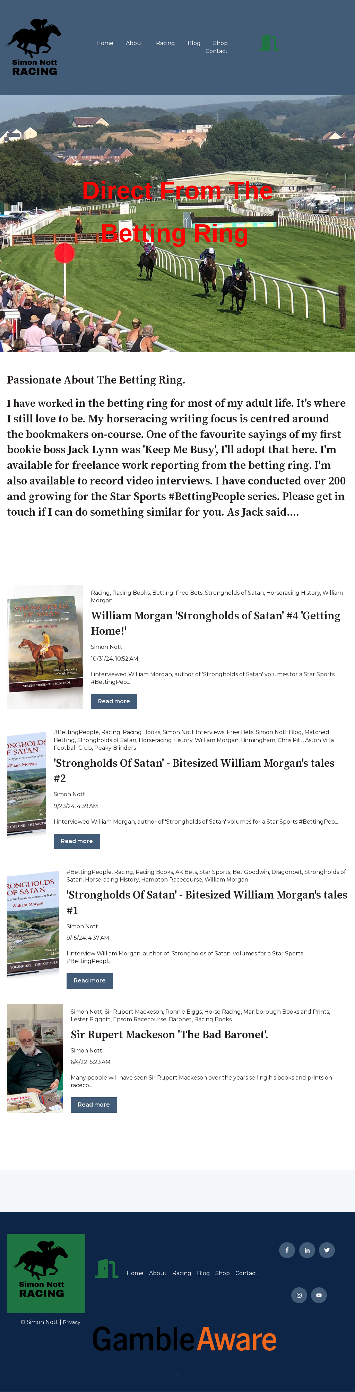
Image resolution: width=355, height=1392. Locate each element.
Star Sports (214, 872)
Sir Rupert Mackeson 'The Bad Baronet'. (169, 1035)
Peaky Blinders (115, 748)
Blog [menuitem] (203, 1273)
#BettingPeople (76, 732)
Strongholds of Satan (234, 593)
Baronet (180, 1019)
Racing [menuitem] (181, 1273)
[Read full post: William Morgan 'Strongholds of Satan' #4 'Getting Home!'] (45, 647)
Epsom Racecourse (139, 1019)
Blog (194, 43)
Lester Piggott (91, 1019)
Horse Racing (222, 1011)
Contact (217, 51)
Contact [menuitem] (246, 1273)
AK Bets (186, 872)
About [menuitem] (158, 1273)
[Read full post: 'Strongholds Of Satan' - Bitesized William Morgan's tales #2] (26, 787)
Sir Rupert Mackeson (134, 1011)
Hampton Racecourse (171, 879)
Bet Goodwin (251, 872)
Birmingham (258, 740)
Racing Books (131, 593)
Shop (220, 43)
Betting (162, 593)
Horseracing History (293, 593)
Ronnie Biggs (183, 1011)
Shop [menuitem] (222, 1273)
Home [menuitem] (135, 1273)
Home (104, 43)
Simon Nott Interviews (193, 732)
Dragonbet (286, 872)
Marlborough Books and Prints (286, 1011)
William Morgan (217, 740)
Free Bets (189, 593)
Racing (165, 43)
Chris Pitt (290, 740)
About (135, 43)
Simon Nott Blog (279, 732)
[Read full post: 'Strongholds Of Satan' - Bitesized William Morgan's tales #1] (33, 927)
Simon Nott (106, 647)
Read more (114, 701)
